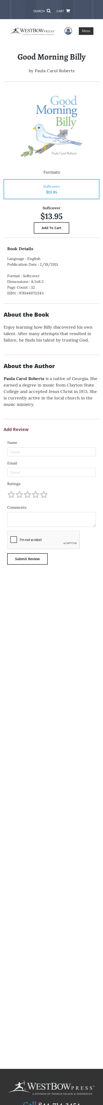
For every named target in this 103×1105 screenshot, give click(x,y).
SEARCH (39, 11)
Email (12, 463)
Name (12, 442)
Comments (16, 507)
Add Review (16, 429)
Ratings (13, 483)
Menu (86, 31)
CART (61, 11)
